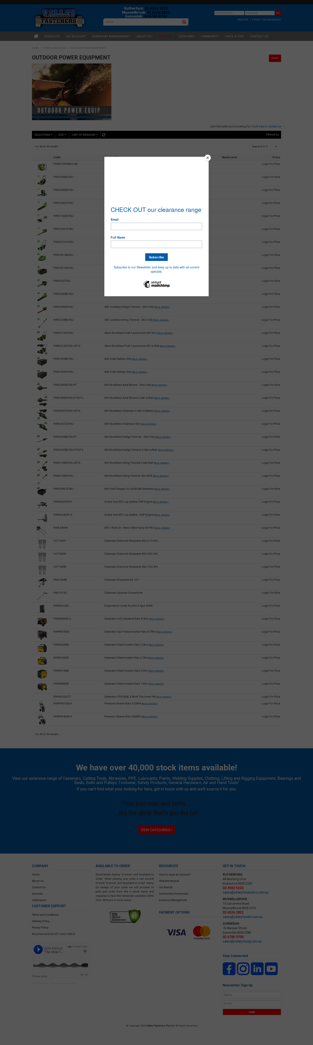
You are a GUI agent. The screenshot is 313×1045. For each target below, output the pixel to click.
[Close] (207, 158)
